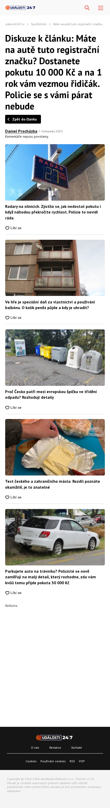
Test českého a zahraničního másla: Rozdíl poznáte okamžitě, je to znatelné (52, 484)
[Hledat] (87, 8)
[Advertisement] (55, 662)
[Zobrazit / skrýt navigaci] (100, 8)
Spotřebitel (39, 24)
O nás (35, 747)
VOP (82, 761)
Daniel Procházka (21, 131)
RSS (72, 761)
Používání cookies (53, 761)
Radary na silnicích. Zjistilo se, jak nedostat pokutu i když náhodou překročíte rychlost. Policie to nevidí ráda (53, 212)
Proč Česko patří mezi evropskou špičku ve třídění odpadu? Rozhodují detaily (51, 394)
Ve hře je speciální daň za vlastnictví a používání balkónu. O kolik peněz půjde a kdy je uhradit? (50, 304)
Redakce (55, 747)
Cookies (31, 761)
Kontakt (76, 747)
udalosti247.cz (15, 24)
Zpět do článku (24, 119)
